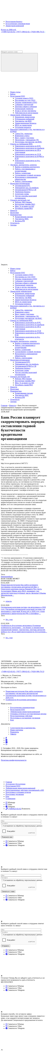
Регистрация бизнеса (14, 22)
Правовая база (16, 215)
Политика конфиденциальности (13, 760)
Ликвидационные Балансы (25, 123)
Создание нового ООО (24, 98)
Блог (12, 720)
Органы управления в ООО (26, 102)
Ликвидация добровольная (21, 115)
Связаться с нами (8, 891)
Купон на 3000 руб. (8, 30)
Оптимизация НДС (22, 186)
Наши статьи (15, 92)
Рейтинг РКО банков (23, 202)
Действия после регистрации (26, 113)
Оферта (13, 734)
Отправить (5, 946)
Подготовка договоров (15, 794)
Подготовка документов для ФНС (28, 142)
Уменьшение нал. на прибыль (27, 188)
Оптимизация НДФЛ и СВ (25, 190)
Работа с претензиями (23, 181)
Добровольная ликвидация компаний (25, 712)
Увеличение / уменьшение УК (27, 140)
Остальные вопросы (23, 127)
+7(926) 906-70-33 (37, 32)
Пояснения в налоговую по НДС (28, 146)
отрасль (9, 601)
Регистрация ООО (17, 96)
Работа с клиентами (23, 173)
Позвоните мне (7, 837)
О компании (10, 799)
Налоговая (14, 213)
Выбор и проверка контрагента (27, 167)
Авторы (13, 225)
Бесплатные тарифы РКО (25, 204)
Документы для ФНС (23, 121)
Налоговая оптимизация (20, 183)
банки (3, 577)
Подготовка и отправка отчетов (18, 792)
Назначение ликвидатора (25, 117)
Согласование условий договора (28, 175)
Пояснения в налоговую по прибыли (29, 148)
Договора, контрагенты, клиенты (23, 165)
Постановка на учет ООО (25, 100)
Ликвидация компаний (15, 26)
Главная (9, 782)
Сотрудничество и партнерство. (23, 728)
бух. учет (9, 619)
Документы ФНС (22, 219)
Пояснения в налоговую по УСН (28, 154)
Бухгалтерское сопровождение (18, 24)
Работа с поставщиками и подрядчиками (25, 170)
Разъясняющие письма (24, 217)
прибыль (9, 577)
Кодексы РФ (20, 221)
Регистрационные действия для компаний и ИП (25, 790)
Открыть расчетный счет (20, 200)
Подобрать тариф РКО (24, 208)
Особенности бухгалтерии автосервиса (17, 625)
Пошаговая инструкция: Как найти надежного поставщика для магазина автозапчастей (19, 586)
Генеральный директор (24, 109)
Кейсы (12, 94)
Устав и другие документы (25, 111)
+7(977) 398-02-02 (22, 32)
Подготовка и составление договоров (25, 718)
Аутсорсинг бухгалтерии (15, 784)
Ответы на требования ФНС (21, 144)
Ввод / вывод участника (24, 138)
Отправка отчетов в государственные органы (28, 714)
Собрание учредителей (24, 104)
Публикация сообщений (24, 119)
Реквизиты (14, 732)
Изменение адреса (22, 136)
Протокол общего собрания (26, 107)
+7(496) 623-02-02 (8, 32)
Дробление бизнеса (22, 192)
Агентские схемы (22, 194)
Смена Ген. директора (23, 134)
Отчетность (14, 223)
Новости (13, 210)
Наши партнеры (16, 730)
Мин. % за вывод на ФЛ (24, 206)
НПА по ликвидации (23, 125)
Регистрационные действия (21, 716)
